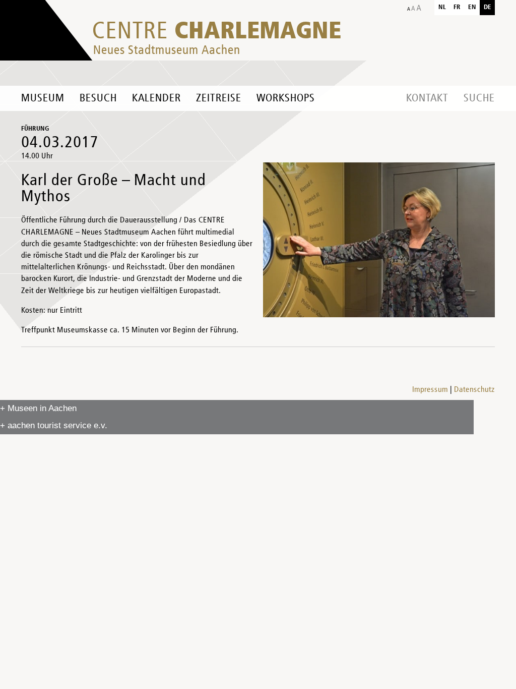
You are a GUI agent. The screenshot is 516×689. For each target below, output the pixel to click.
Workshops (285, 98)
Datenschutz (474, 390)
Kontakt (427, 98)
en (472, 7)
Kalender (156, 98)
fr (457, 7)
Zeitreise (218, 98)
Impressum (430, 390)
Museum (42, 98)
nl (442, 7)
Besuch (98, 98)
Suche (479, 98)
